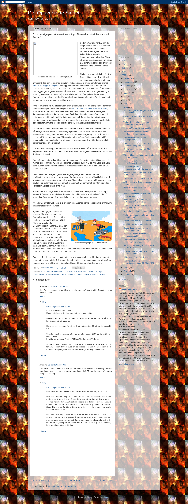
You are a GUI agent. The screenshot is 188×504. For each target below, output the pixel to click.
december (128, 78)
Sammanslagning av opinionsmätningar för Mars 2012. (139, 262)
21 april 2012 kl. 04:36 (58, 286)
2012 (124, 75)
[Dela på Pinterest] (84, 267)
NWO (80, 274)
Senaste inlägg (42, 480)
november (128, 82)
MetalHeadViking (129, 289)
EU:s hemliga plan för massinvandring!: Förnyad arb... (138, 168)
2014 (124, 68)
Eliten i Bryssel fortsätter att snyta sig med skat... (137, 206)
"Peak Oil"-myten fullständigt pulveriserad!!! (135, 235)
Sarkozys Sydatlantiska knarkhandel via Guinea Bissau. (139, 162)
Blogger (106, 497)
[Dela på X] (78, 267)
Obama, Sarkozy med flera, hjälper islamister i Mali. (138, 252)
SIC (48, 307)
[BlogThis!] (76, 267)
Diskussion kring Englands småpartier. (134, 138)
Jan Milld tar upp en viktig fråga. (137, 224)
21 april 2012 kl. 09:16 (58, 365)
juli (125, 96)
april (126, 107)
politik (86, 274)
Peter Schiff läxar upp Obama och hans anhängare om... (138, 144)
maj (126, 104)
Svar (44, 302)
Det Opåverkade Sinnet (53, 13)
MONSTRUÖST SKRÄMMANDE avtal (89, 109)
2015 (124, 64)
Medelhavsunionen (56, 274)
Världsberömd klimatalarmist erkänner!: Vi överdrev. (135, 133)
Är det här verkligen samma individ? (139, 211)
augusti (127, 93)
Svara (42, 296)
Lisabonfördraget (95, 271)
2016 (124, 61)
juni (126, 100)
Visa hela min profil (127, 364)
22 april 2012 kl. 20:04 (60, 307)
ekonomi (58, 271)
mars (126, 268)
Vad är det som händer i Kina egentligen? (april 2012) (136, 123)
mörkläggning (71, 274)
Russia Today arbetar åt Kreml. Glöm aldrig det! (137, 229)
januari (127, 275)
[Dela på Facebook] (81, 267)
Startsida (74, 480)
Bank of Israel (47, 271)
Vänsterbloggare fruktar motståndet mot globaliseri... (138, 156)
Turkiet (102, 274)
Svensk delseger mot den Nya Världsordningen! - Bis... (136, 200)
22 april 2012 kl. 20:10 (60, 388)
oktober (127, 86)
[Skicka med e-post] (73, 267)
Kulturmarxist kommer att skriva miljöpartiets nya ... (137, 241)
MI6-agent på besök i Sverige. (136, 257)
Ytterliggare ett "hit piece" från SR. (138, 178)
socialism (94, 274)
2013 (124, 72)
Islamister (82, 271)
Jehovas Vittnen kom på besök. (137, 128)
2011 (124, 279)
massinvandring (40, 274)
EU (64, 271)
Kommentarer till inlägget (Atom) (62, 486)
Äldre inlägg (106, 480)
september (129, 89)
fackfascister (71, 271)
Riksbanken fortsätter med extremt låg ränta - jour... (138, 174)
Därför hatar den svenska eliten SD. (139, 221)
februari (127, 271)
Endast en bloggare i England (46, 86)
